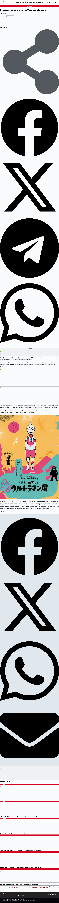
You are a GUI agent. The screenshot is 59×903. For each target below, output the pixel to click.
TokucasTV (32, 2)
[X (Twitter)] (55, 2)
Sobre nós (19, 895)
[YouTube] (49, 2)
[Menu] (12, 2)
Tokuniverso (37, 893)
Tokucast (18, 2)
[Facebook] (53, 2)
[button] (29, 128)
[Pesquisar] (44, 2)
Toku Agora (25, 2)
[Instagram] (51, 2)
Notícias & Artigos (40, 2)
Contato (24, 895)
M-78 (4, 511)
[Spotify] (47, 2)
